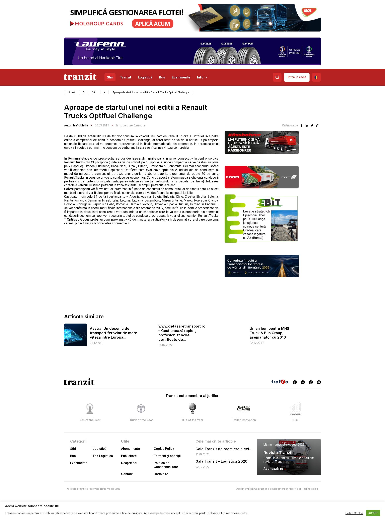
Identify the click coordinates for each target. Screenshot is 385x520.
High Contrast (256, 488)
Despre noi (129, 463)
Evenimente (181, 77)
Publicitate (129, 456)
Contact (127, 474)
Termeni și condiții (167, 456)
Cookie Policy (164, 449)
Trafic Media (80, 125)
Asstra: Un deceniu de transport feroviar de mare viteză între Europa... (113, 332)
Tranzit (125, 77)
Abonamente (130, 449)
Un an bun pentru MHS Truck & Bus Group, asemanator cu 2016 (269, 332)
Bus (162, 77)
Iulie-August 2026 (293, 444)
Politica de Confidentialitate (166, 465)
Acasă (72, 92)
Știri (110, 77)
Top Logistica (103, 456)
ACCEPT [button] (373, 513)
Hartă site (161, 474)
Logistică (145, 77)
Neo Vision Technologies (303, 488)
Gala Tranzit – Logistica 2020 (221, 461)
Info (200, 77)
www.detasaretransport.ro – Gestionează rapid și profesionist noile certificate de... (181, 333)
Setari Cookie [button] (354, 513)
